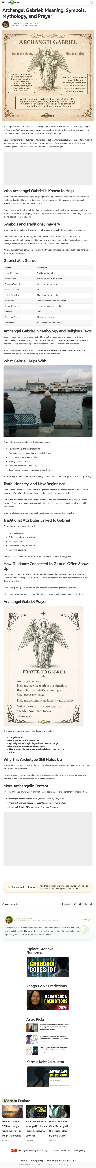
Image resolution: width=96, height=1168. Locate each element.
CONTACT (71, 1160)
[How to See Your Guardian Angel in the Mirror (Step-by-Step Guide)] (59, 1111)
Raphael (50, 140)
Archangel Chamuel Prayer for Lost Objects (28, 803)
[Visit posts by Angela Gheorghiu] (5, 24)
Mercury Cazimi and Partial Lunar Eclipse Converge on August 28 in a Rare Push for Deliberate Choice (54, 1027)
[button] (4, 2)
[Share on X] (74, 904)
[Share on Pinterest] (80, 904)
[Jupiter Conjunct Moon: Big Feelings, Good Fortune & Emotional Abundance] (32, 1039)
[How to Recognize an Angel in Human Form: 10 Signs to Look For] (36, 1111)
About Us (24, 1160)
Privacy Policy (37, 1160)
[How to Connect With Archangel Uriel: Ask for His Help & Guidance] (12, 1111)
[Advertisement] (48, 168)
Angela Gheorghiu (21, 23)
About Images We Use (56, 1160)
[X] (89, 920)
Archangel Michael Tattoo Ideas (23, 798)
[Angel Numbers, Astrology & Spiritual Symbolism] (13, 2)
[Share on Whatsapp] (85, 904)
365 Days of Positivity (27, 1150)
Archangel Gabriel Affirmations (23, 807)
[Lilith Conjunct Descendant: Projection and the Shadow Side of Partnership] (32, 1050)
